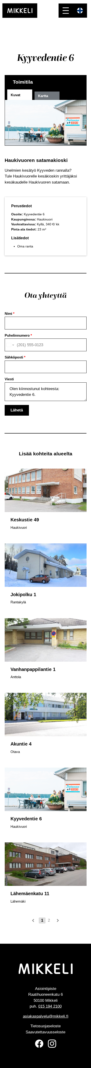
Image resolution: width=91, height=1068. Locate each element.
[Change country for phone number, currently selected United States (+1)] (10, 344)
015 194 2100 (50, 1006)
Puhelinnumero (18, 335)
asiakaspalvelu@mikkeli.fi (45, 1016)
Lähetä (16, 410)
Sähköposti (15, 357)
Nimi (9, 313)
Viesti (9, 379)
